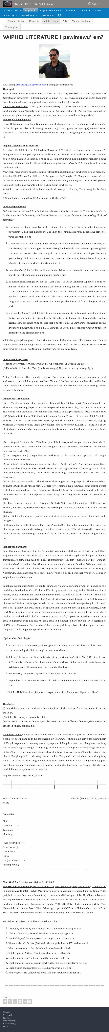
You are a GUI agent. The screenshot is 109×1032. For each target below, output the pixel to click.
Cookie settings (9, 1024)
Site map (7, 1018)
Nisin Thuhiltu (25, 4)
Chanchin (34, 21)
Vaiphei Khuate (16, 21)
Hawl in (59, 15)
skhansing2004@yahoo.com (31, 84)
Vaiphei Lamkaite (81, 21)
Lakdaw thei (47, 15)
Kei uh (18, 10)
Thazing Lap (11, 27)
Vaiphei (95, 4)
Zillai (65, 21)
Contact (6, 1012)
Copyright (7, 1015)
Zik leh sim (50, 21)
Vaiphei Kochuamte (50, 10)
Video (98, 10)
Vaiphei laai (8, 15)
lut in (5, 1026)
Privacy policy (9, 1021)
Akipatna (7, 10)
